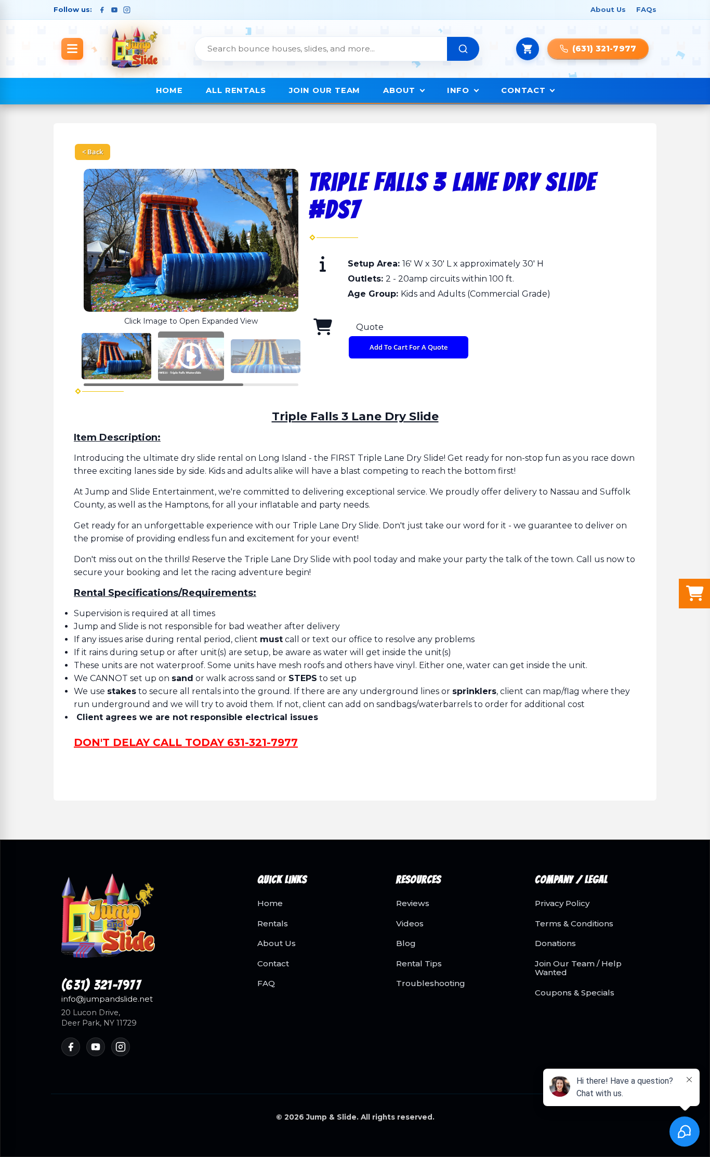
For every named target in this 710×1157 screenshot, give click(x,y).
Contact (523, 90)
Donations (555, 943)
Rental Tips (419, 963)
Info (458, 90)
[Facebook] (102, 10)
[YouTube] (114, 10)
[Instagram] (126, 10)
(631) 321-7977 (101, 985)
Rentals (272, 923)
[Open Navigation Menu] (72, 49)
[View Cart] (527, 48)
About (399, 90)
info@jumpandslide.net (107, 999)
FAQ (266, 983)
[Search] (463, 49)
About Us (608, 9)
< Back (92, 151)
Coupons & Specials (574, 993)
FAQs (646, 9)
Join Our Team (324, 90)
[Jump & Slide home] (146, 921)
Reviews (412, 903)
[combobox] (321, 49)
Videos (410, 923)
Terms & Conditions (574, 923)
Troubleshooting (430, 983)
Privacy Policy (562, 903)
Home (169, 90)
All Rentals (236, 90)
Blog (406, 943)
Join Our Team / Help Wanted (578, 968)
